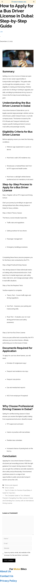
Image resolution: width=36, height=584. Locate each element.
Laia (1, 31)
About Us (5, 571)
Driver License (9, 488)
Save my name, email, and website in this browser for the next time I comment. (17, 554)
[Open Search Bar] (2, 1)
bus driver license (14, 76)
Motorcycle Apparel (11, 485)
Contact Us (6, 576)
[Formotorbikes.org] (18, 1)
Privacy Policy (8, 580)
